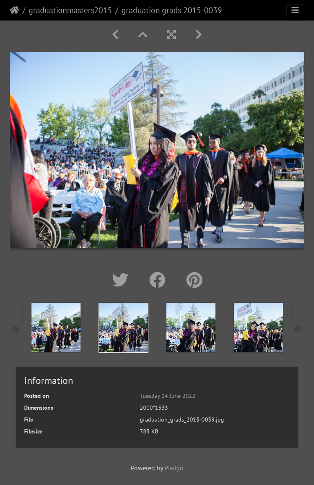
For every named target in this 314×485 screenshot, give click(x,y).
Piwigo (174, 468)
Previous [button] (16, 329)
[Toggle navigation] (295, 10)
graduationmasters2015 (70, 10)
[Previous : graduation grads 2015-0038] (115, 34)
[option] (56, 327)
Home (14, 10)
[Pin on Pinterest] (194, 280)
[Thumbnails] (142, 34)
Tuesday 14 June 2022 (167, 395)
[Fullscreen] (171, 34)
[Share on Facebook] (159, 280)
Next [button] (298, 329)
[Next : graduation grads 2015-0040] (199, 34)
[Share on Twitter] (122, 280)
